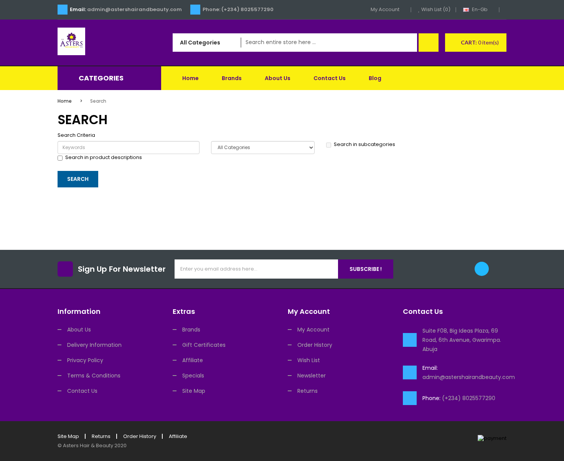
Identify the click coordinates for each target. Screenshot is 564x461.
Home (65, 101)
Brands (191, 329)
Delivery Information (94, 345)
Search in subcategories (364, 144)
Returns (307, 391)
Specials (193, 375)
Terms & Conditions (93, 375)
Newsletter (311, 375)
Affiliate (192, 360)
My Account (313, 329)
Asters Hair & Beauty (88, 445)
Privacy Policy (85, 360)
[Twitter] (482, 269)
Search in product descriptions (103, 157)
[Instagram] (499, 269)
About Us (79, 329)
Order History (314, 345)
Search (98, 101)
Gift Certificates (204, 345)
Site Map (193, 391)
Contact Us (82, 391)
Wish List (308, 360)
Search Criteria (76, 135)
